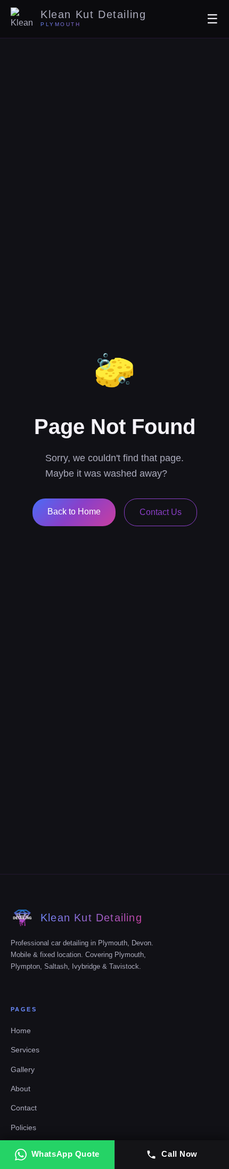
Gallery (23, 1069)
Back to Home (74, 511)
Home (21, 1030)
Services (25, 1049)
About (20, 1088)
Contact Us (161, 512)
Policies (23, 1127)
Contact (24, 1107)
